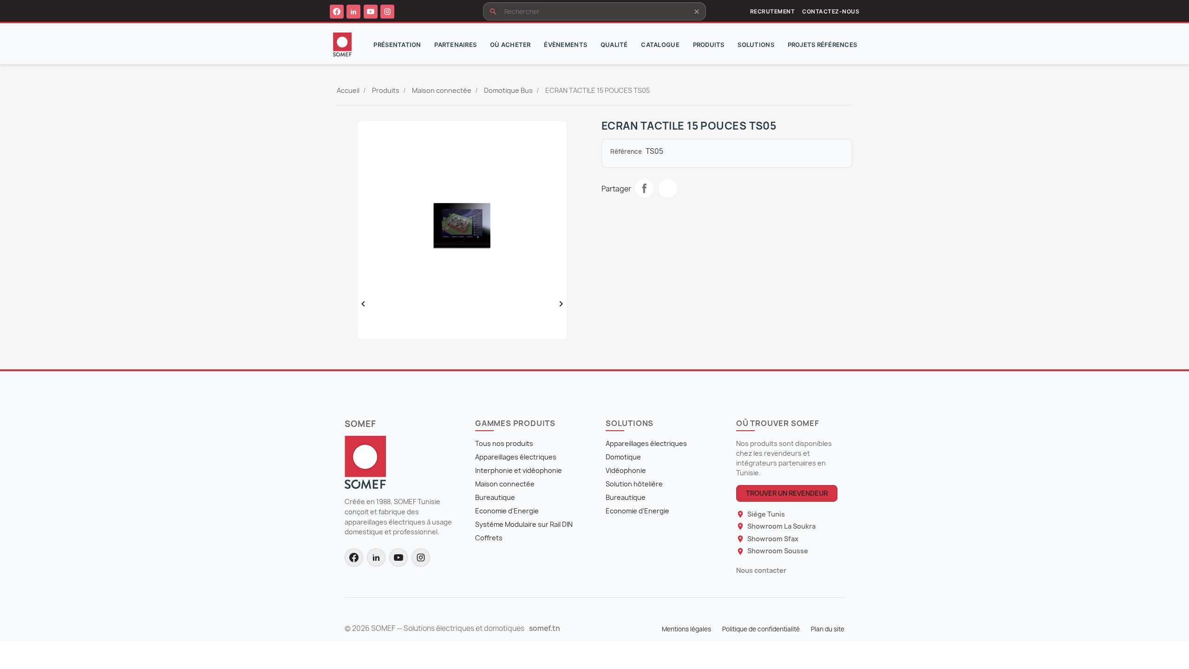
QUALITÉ (614, 44)
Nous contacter (761, 570)
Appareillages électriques (515, 457)
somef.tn (544, 628)
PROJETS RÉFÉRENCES (822, 44)
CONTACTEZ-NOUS (830, 11)
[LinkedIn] (353, 12)
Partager (644, 188)
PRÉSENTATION (397, 44)
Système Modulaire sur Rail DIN (524, 524)
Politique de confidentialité (761, 629)
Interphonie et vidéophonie (518, 470)
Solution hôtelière (634, 483)
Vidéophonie (626, 470)
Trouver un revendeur (787, 493)
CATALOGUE (660, 44)
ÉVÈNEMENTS (565, 44)
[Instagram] (387, 12)
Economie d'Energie (507, 510)
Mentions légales (686, 629)
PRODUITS (709, 44)
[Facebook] (337, 12)
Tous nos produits (504, 443)
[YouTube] (371, 12)
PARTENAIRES (455, 44)
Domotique (623, 457)
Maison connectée (505, 483)
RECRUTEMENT (772, 11)
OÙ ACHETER (510, 44)
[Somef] (365, 462)
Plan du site (827, 629)
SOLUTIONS (756, 44)
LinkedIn (668, 188)
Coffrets (489, 537)
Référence (626, 151)
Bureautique (495, 497)
